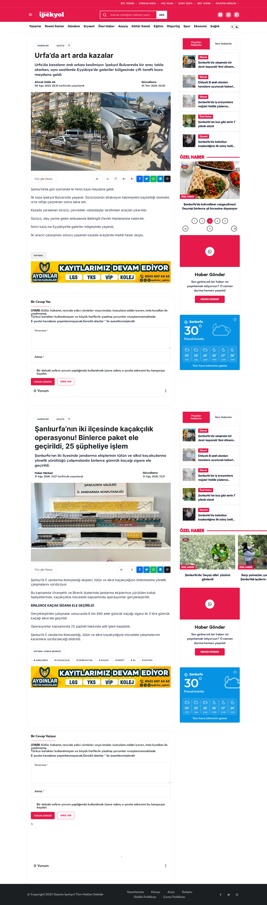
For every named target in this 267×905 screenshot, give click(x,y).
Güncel (203, 57)
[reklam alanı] (101, 272)
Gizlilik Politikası (145, 897)
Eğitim (158, 26)
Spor (186, 26)
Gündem (74, 26)
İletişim (187, 892)
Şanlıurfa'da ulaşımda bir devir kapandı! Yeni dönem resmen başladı (215, 67)
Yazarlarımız (135, 892)
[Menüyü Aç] (30, 15)
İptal (53, 736)
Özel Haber (106, 26)
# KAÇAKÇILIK (62, 660)
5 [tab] (225, 228)
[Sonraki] (234, 236)
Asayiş (123, 26)
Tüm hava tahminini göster (210, 373)
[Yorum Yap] (116, 179)
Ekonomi (200, 26)
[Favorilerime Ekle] (107, 179)
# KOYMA (147, 660)
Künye (155, 892)
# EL (133, 660)
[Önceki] (185, 236)
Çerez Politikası (174, 897)
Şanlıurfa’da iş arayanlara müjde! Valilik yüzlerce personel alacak (215, 106)
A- (132, 179)
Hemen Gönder (210, 307)
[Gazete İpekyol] (51, 14)
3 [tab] (210, 228)
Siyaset (89, 26)
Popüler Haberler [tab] (196, 44)
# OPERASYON (84, 660)
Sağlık (214, 26)
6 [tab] (210, 236)
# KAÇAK (104, 660)
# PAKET (120, 660)
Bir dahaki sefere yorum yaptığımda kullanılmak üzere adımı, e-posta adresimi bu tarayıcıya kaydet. (101, 372)
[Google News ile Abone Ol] (43, 178)
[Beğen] (98, 179)
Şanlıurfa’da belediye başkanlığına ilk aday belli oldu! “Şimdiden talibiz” (215, 146)
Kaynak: (38, 255)
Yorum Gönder (43, 381)
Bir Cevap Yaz (40, 301)
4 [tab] (217, 228)
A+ (124, 179)
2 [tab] (202, 228)
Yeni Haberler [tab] (223, 44)
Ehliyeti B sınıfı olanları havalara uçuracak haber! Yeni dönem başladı (215, 86)
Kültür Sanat (141, 26)
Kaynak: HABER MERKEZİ (47, 651)
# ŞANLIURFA (41, 660)
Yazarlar (35, 26)
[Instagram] (237, 895)
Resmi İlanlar (54, 26)
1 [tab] (194, 228)
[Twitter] (229, 895)
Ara (161, 14)
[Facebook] (220, 895)
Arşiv (171, 892)
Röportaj (173, 26)
